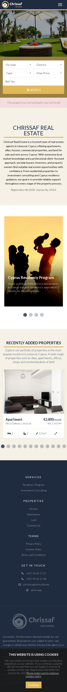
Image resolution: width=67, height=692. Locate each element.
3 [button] (36, 315)
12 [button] (64, 446)
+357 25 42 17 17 (35, 573)
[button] (18, 64)
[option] (33, 264)
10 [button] (53, 446)
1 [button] (25, 315)
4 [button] (42, 315)
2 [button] (31, 315)
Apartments (33, 514)
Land (33, 519)
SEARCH (35, 89)
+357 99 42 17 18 (35, 578)
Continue (33, 684)
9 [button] (47, 446)
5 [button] (25, 446)
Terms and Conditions (33, 554)
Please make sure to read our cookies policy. (42, 674)
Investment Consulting (34, 490)
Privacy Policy (33, 543)
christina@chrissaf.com (35, 584)
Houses (33, 508)
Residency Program (33, 484)
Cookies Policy (33, 549)
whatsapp (35, 590)
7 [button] (36, 446)
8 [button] (42, 446)
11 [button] (58, 446)
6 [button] (31, 446)
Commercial (33, 525)
